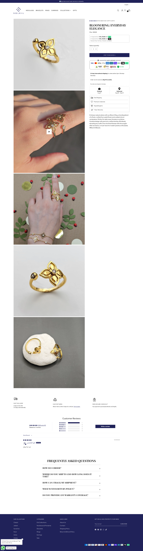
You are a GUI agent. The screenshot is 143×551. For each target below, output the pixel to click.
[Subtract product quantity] (96, 49)
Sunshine (17, 528)
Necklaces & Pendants (44, 525)
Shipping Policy (65, 528)
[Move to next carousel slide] (128, 508)
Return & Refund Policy (67, 532)
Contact (62, 525)
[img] (27, 440)
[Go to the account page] (121, 10)
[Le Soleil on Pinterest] (98, 530)
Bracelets (40, 528)
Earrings (39, 535)
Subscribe (123, 524)
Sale (38, 538)
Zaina (15, 535)
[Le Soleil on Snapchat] (104, 530)
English (126, 4)
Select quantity (94, 45)
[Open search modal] (118, 10)
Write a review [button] (105, 426)
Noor (15, 532)
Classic (16, 522)
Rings (38, 532)
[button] (62, 422)
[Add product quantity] (91, 49)
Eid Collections (41, 522)
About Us (63, 522)
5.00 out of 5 (42, 425)
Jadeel (16, 525)
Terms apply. (77, 406)
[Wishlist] (125, 10)
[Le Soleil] (19, 10)
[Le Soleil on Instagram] (101, 530)
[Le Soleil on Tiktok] (106, 530)
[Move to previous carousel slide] (124, 508)
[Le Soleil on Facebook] (96, 530)
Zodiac (16, 538)
